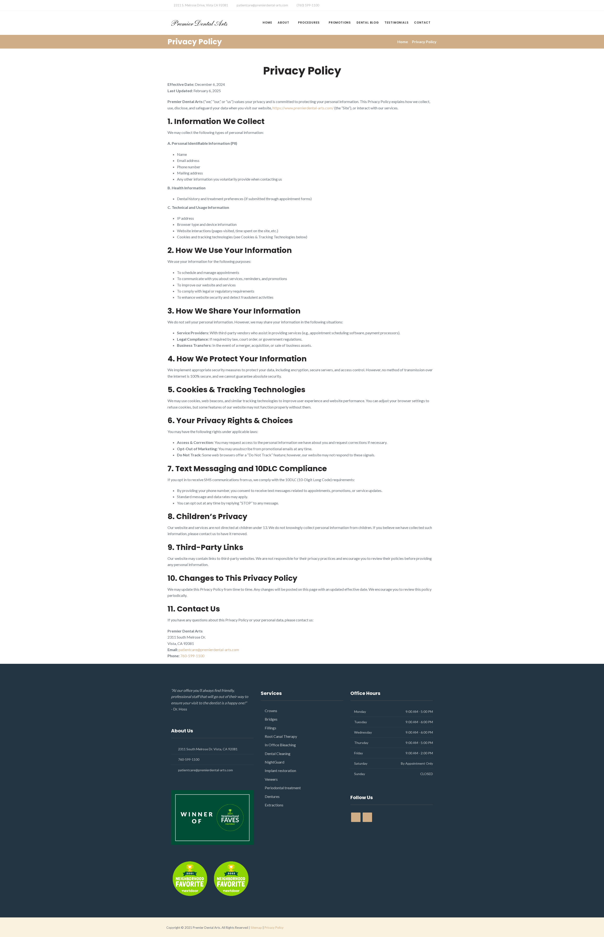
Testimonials (397, 23)
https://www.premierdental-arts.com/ (303, 108)
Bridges (271, 719)
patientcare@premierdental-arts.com (262, 5)
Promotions (340, 23)
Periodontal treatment (283, 787)
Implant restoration (280, 770)
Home (267, 23)
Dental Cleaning (277, 753)
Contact (422, 23)
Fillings (270, 728)
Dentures (272, 796)
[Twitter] (376, 5)
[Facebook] (366, 5)
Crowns (271, 710)
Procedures (309, 23)
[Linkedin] (385, 5)
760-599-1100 (192, 655)
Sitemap (256, 927)
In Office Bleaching (280, 745)
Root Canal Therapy (281, 736)
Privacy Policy (274, 927)
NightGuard (274, 762)
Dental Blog (368, 23)
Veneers (271, 779)
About (283, 23)
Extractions (274, 805)
